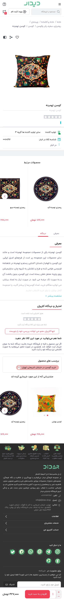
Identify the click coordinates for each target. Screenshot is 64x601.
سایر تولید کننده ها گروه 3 (27, 132)
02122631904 (46, 495)
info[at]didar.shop (43, 500)
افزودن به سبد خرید (37, 594)
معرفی (56, 233)
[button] (5, 196)
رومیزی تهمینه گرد (55, 207)
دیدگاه (43, 233)
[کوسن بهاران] (46, 403)
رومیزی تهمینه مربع (17, 207)
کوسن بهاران (57, 421)
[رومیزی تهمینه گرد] (46, 189)
